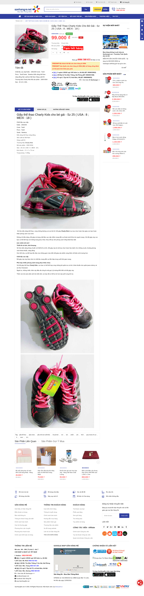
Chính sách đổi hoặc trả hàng (24, 535)
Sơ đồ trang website (50, 528)
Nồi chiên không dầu (112, 496)
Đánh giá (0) (41, 109)
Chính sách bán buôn (50, 515)
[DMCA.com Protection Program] (120, 558)
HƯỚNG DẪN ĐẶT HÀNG (61, 109)
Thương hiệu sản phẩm (51, 525)
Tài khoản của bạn (79, 509)
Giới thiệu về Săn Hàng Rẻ (23, 509)
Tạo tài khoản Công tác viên (81, 535)
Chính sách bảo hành (21, 522)
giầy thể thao (22, 434)
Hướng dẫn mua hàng (51, 518)
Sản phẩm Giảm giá (50, 522)
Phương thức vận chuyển (22, 528)
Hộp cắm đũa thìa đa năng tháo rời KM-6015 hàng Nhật (46, 472)
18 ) (27, 437)
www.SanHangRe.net (22, 581)
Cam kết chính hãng (50, 509)
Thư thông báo (77, 518)
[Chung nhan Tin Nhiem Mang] (102, 558)
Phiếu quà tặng (77, 512)
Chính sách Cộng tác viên (81, 531)
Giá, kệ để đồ (81, 492)
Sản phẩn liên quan (25, 441)
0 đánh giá (61, 33)
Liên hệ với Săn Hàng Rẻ (51, 531)
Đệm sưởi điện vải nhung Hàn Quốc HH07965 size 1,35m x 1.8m (89, 472)
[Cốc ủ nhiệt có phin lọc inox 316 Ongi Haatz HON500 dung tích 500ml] (107, 80)
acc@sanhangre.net (22, 576)
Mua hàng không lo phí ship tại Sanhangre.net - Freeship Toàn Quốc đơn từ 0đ (115, 54)
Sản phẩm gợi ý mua (52, 441)
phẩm (72, 434)
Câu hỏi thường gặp (21, 525)
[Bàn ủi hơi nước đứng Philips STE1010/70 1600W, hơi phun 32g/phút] (107, 137)
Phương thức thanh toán (22, 531)
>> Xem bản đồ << (90, 80)
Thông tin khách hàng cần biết (24, 518)
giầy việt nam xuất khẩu (43, 434)
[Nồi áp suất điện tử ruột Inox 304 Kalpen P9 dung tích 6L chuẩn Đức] (107, 123)
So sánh (90, 2)
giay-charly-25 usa (91, 434)
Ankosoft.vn (58, 586)
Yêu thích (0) (101, 2)
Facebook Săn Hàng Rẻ (23, 578)
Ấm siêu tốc (109, 492)
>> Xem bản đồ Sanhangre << (25, 573)
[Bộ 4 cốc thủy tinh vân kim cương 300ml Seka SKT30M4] (107, 151)
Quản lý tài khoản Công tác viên (83, 538)
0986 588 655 (120, 10)
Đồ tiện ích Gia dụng (83, 496)
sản (67, 434)
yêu (77, 434)
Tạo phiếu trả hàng (79, 522)
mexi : (21, 437)
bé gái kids (55, 434)
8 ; (17, 437)
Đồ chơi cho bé (23, 492)
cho (62, 434)
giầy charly (32, 434)
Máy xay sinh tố (53, 496)
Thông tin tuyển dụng (50, 512)
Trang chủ (19, 21)
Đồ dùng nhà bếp (53, 492)
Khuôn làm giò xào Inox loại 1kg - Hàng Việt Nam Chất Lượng (68, 472)
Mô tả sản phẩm (24, 109)
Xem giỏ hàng (77, 515)
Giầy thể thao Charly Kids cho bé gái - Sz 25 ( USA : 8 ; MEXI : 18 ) (45, 21)
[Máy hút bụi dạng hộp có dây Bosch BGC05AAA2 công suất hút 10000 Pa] (107, 94)
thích (82, 434)
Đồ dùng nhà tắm (24, 496)
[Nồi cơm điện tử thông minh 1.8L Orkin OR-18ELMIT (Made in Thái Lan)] (107, 108)
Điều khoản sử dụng (21, 512)
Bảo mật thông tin (20, 515)
